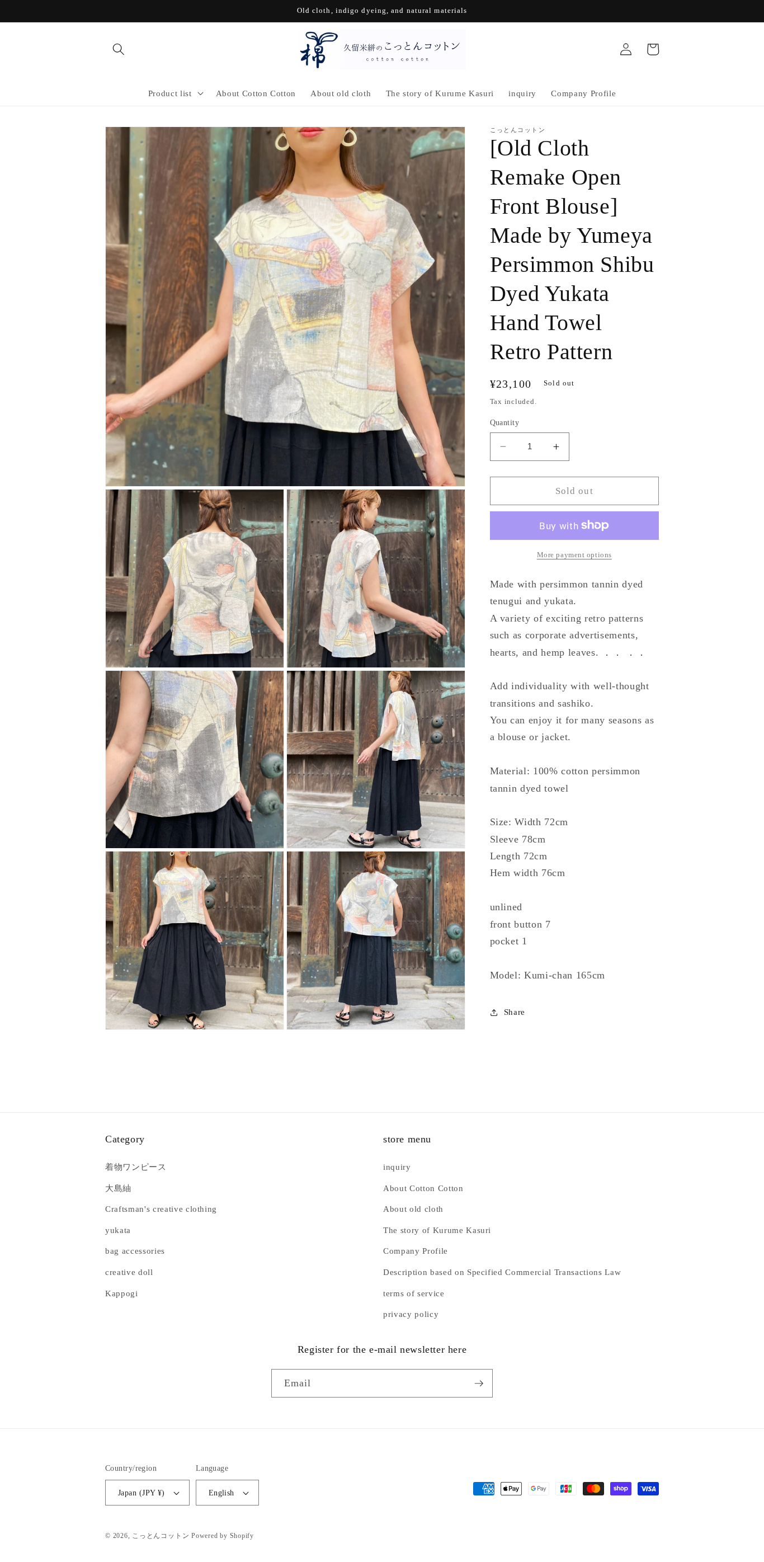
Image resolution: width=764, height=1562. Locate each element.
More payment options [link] (574, 555)
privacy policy (410, 1314)
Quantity (505, 422)
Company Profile (415, 1250)
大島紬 (118, 1188)
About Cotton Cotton (423, 1188)
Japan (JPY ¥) (141, 1492)
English (221, 1492)
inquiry (397, 1167)
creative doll (129, 1272)
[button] (118, 49)
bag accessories (135, 1250)
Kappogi (121, 1293)
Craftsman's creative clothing (161, 1208)
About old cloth (413, 1208)
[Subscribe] (478, 1383)
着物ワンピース (136, 1167)
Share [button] (514, 1012)
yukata (118, 1230)
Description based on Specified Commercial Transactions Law (502, 1272)
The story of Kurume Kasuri (437, 1230)
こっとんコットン (160, 1536)
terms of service (414, 1293)
